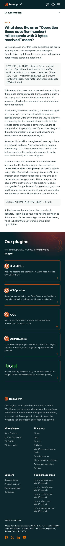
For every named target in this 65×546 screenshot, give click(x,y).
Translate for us (41, 456)
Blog (36, 437)
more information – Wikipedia (22, 168)
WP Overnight (11, 445)
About (36, 433)
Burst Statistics (11, 433)
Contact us (9, 492)
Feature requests (12, 488)
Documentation (11, 480)
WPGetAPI (9, 441)
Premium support (12, 484)
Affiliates (38, 445)
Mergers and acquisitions (45, 460)
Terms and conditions (44, 464)
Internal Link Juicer (13, 437)
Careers (38, 441)
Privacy (37, 468)
